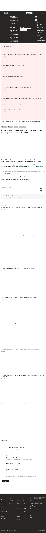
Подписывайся (25, 179)
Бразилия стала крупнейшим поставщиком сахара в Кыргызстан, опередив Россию (20, 81)
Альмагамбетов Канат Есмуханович (14, 457)
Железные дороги (13, 121)
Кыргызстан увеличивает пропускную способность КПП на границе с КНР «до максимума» (22, 98)
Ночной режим (28, 13)
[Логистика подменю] (14, 16)
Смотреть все (6, 481)
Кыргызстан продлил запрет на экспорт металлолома (13, 65)
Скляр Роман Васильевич (12, 469)
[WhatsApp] (42, 191)
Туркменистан (22, 126)
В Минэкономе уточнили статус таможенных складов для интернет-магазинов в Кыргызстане (22, 54)
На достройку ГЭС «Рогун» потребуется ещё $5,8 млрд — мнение (16, 104)
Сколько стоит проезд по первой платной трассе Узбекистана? (15, 70)
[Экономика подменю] (14, 27)
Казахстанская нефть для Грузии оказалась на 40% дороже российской (17, 87)
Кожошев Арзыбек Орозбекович (13, 474)
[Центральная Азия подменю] (17, 34)
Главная (2, 121)
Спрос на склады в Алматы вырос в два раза (12, 109)
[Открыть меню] (36, 17)
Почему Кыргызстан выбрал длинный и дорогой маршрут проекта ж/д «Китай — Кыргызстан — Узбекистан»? (23, 376)
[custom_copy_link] (41, 186)
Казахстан (4, 126)
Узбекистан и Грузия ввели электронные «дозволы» (13, 76)
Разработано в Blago (41, 530)
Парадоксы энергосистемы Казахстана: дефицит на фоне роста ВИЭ (17, 48)
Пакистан (10, 126)
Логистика (7, 121)
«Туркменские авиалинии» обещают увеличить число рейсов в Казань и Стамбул (19, 115)
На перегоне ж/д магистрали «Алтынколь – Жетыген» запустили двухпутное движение (20, 59)
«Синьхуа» (38, 161)
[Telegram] (42, 189)
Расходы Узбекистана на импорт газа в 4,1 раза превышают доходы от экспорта (19, 92)
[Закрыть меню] (36, 20)
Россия (15, 126)
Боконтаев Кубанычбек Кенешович (16, 447)
